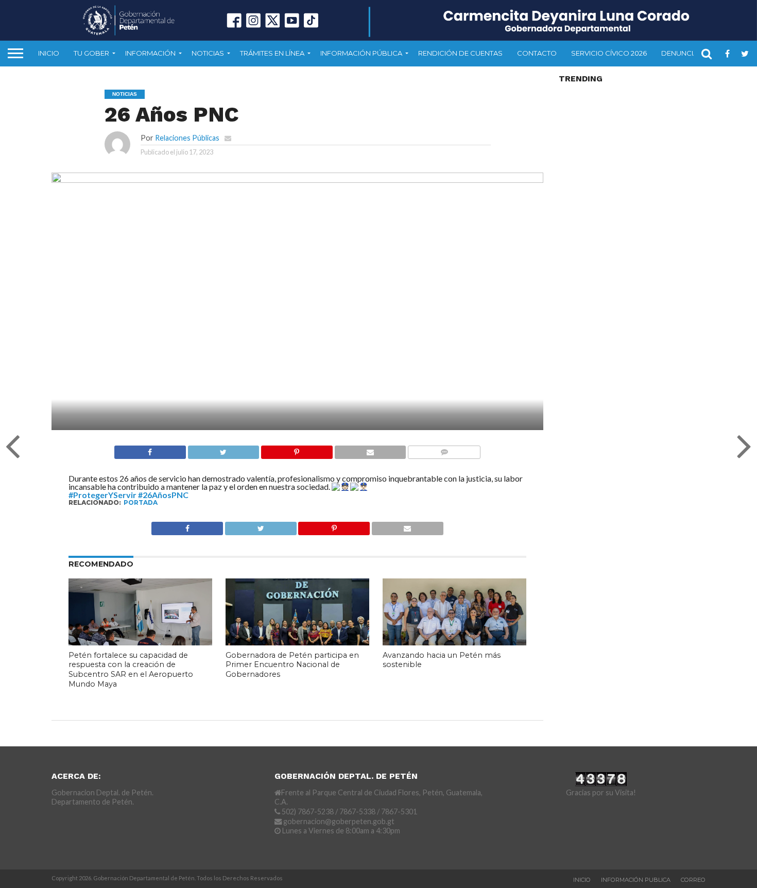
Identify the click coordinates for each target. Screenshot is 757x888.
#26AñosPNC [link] (163, 495)
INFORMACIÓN (150, 53)
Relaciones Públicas (187, 137)
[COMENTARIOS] (443, 449)
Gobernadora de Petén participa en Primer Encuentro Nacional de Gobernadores (292, 665)
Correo (693, 879)
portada (141, 502)
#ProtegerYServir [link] (102, 495)
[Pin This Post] (297, 449)
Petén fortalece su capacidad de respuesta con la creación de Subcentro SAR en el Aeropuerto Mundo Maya (130, 670)
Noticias (208, 53)
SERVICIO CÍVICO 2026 (609, 53)
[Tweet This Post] (223, 449)
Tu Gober (91, 53)
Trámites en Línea (272, 53)
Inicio (48, 53)
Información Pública (361, 53)
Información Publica (635, 879)
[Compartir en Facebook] (150, 449)
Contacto (537, 53)
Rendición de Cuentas (460, 53)
